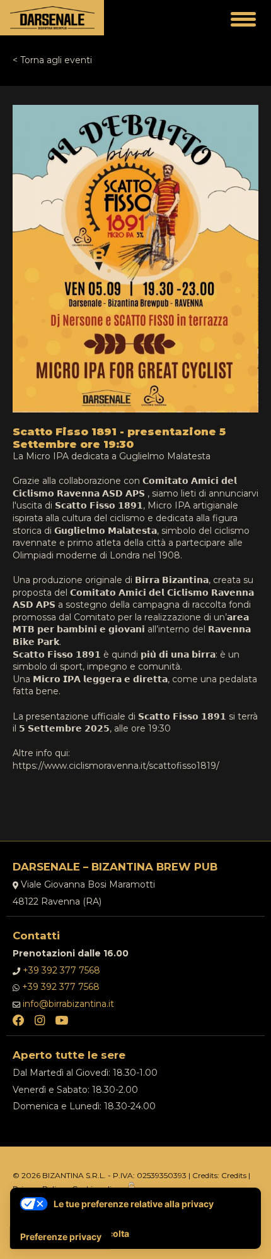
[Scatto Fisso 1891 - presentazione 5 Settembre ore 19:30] (135, 110)
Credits (233, 1175)
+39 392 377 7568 (61, 970)
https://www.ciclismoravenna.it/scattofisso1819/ (116, 765)
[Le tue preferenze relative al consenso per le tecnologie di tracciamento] (61, 1237)
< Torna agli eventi (52, 60)
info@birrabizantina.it (68, 1003)
